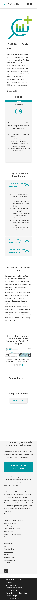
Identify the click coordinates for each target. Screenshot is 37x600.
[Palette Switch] (28, 4)
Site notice (9, 593)
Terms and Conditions (13, 590)
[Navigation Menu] (31, 4)
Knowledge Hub (9, 557)
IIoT (5, 546)
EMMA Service (8, 531)
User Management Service (12, 526)
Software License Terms (14, 588)
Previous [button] (7, 355)
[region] (18, 355)
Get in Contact (18, 400)
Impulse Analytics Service (12, 534)
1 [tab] (14, 365)
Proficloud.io (8, 543)
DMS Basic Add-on (10, 523)
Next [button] (29, 355)
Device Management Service (13, 520)
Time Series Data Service (12, 529)
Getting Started (9, 560)
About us (7, 554)
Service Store (8, 552)
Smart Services (9, 549)
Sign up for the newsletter (18, 467)
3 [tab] (20, 365)
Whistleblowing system (14, 598)
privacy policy (19, 482)
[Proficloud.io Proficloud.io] (12, 4)
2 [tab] (17, 365)
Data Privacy (23, 593)
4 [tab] (22, 365)
